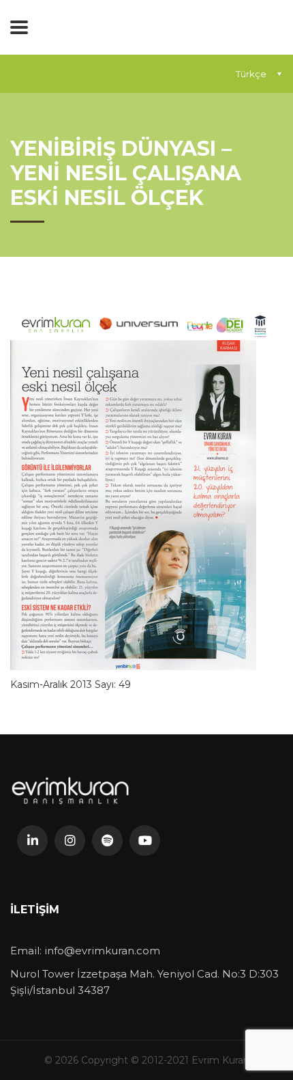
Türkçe (251, 73)
